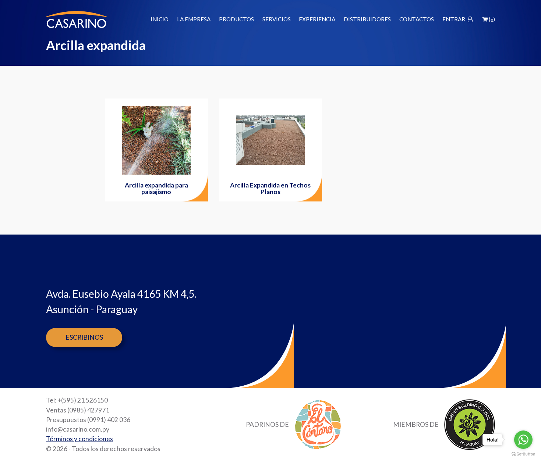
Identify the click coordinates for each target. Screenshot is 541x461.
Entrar (454, 19)
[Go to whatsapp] (523, 439)
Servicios (276, 19)
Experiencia (317, 19)
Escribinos (84, 337)
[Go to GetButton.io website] (523, 453)
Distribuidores (367, 19)
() (491, 19)
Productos (236, 19)
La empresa (194, 19)
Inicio (160, 19)
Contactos (416, 19)
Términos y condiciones (79, 439)
